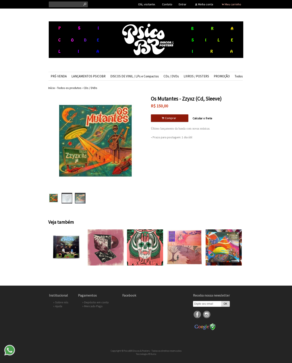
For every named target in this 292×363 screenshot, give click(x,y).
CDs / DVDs (171, 76)
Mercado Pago (93, 306)
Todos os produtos (69, 88)
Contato (167, 4)
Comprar (169, 118)
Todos (238, 76)
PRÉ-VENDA (59, 76)
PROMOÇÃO (222, 76)
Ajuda (58, 306)
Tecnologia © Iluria (146, 354)
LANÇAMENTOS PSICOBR (88, 76)
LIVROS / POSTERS (196, 76)
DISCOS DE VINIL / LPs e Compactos (134, 76)
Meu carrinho (233, 4)
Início (51, 88)
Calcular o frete (202, 118)
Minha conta (205, 4)
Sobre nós (61, 302)
